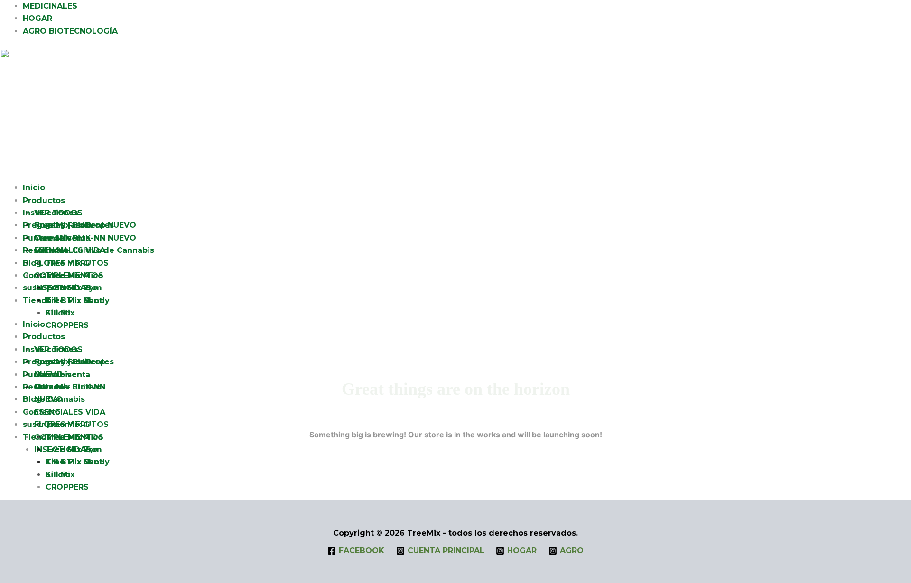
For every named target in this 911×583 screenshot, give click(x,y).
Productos (44, 200)
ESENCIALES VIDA (69, 411)
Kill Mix (60, 312)
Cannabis (53, 237)
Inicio (34, 187)
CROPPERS (67, 486)
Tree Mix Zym (74, 287)
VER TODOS (58, 212)
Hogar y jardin (63, 225)
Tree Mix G (68, 263)
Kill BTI (60, 300)
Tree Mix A (67, 275)
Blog (32, 263)
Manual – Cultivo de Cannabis (94, 250)
